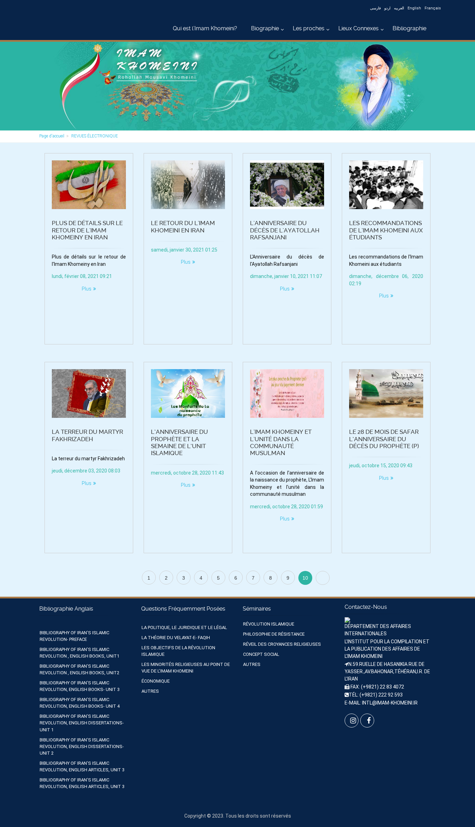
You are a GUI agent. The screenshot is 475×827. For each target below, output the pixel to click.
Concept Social (261, 654)
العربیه (399, 8)
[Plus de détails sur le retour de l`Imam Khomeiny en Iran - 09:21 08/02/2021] (89, 184)
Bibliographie (409, 28)
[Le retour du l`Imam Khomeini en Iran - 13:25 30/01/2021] (188, 184)
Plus (86, 289)
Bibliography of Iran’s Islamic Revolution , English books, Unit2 (79, 669)
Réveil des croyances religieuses (282, 644)
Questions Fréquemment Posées (183, 608)
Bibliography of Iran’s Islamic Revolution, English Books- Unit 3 (80, 686)
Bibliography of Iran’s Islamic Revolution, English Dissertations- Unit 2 (82, 746)
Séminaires (257, 608)
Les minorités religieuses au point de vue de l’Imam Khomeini (186, 668)
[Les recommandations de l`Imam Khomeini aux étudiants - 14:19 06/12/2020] (386, 184)
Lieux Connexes (358, 28)
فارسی (375, 8)
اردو (387, 8)
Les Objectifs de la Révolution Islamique (178, 651)
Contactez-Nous (366, 607)
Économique (156, 681)
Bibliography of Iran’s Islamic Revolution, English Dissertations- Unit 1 (82, 723)
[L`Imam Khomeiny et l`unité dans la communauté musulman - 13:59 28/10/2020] (287, 393)
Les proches (308, 28)
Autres (150, 691)
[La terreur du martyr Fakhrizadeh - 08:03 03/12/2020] (89, 393)
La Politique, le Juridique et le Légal (184, 627)
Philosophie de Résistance (274, 634)
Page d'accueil (51, 136)
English (414, 8)
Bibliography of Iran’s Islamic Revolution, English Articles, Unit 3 (82, 766)
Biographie (265, 28)
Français (433, 8)
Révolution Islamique (268, 624)
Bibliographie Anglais (66, 608)
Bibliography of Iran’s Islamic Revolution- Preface (74, 636)
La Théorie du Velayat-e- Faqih (176, 637)
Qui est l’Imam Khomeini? (205, 28)
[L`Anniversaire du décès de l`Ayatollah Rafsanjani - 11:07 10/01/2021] (287, 184)
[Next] (323, 578)
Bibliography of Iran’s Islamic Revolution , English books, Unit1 (79, 653)
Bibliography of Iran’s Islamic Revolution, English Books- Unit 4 (80, 703)
